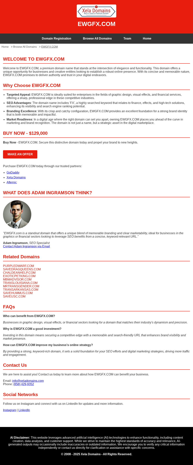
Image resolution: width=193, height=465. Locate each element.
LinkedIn (24, 410)
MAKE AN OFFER (20, 154)
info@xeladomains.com (28, 380)
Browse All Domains (97, 38)
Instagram (9, 410)
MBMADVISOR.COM (17, 279)
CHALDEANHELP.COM (19, 272)
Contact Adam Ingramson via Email (26, 246)
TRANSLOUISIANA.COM (20, 282)
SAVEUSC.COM (14, 296)
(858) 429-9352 (23, 384)
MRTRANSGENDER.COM (21, 286)
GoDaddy (13, 172)
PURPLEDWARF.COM (18, 266)
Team (127, 38)
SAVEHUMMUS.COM (18, 293)
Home (147, 38)
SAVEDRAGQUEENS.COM (22, 269)
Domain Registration (56, 38)
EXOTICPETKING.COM (19, 276)
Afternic (12, 182)
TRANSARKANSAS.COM (20, 289)
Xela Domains (16, 177)
